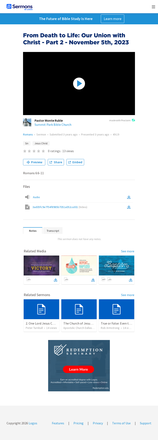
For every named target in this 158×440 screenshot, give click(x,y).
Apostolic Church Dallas (77, 328)
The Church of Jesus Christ (82, 323)
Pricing (78, 423)
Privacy (98, 423)
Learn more (112, 18)
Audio (36, 197)
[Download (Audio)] (129, 197)
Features (58, 423)
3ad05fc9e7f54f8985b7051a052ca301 (60, 207)
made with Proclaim (120, 120)
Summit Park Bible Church (53, 124)
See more (127, 251)
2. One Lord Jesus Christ (42, 323)
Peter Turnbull (34, 328)
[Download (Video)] (129, 207)
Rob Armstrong (110, 328)
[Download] (55, 279)
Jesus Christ (41, 143)
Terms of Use (121, 423)
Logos (32, 423)
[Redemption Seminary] (79, 365)
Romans (28, 134)
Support (145, 423)
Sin (26, 143)
